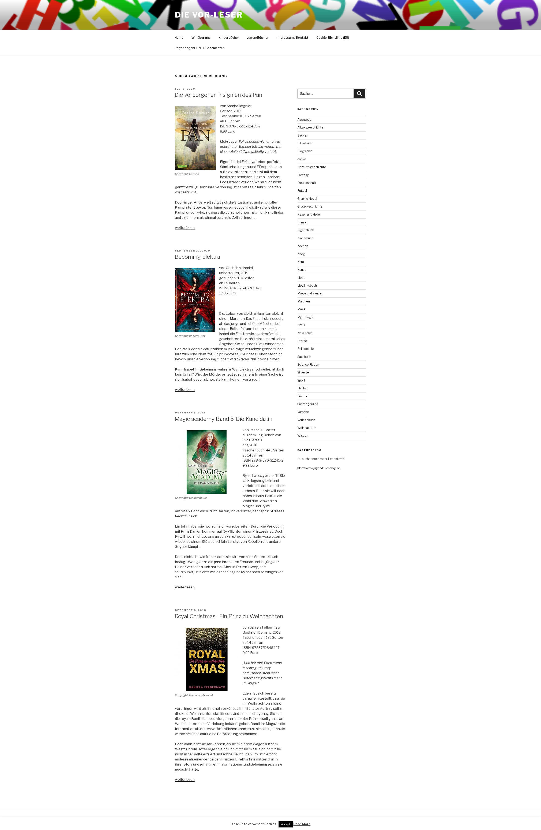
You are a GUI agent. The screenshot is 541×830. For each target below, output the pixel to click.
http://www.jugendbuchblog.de (318, 468)
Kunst (301, 269)
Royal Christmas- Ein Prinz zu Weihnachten (229, 616)
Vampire (303, 412)
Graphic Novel (307, 198)
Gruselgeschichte (309, 206)
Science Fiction (308, 364)
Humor (302, 222)
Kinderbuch (305, 238)
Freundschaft (306, 183)
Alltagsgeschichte (310, 127)
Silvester (303, 372)
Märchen (303, 301)
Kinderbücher (229, 37)
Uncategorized (307, 404)
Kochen (302, 246)
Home (179, 37)
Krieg (301, 254)
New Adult (304, 333)
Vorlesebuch (306, 420)
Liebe (301, 277)
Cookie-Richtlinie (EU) (332, 37)
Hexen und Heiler (309, 214)
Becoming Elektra (197, 256)
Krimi (301, 262)
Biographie (305, 151)
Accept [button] (285, 824)
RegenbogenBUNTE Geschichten (200, 48)
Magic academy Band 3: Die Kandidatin (223, 419)
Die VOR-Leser (209, 14)
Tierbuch (303, 396)
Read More (301, 824)
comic (301, 159)
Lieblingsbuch (307, 285)
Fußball (302, 190)
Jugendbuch (305, 230)
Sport (301, 380)
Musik (301, 309)
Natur (301, 325)
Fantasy (303, 175)
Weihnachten (306, 427)
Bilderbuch (304, 143)
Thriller (302, 388)
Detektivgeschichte (311, 167)
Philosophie (305, 348)
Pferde (302, 341)
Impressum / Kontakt (292, 37)
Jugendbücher (258, 37)
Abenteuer (305, 119)
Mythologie (305, 317)
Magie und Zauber (309, 293)
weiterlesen (185, 228)
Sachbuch (304, 356)
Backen (302, 135)
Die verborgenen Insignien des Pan (218, 95)
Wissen (302, 435)
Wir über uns (200, 37)
